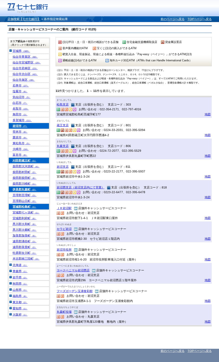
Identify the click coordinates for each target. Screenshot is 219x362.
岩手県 (20, 277)
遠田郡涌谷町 (25, 241)
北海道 (20, 265)
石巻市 (21, 85)
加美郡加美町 (25, 235)
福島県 (20, 296)
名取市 (21, 108)
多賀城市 (22, 120)
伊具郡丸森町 (25, 189)
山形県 (20, 289)
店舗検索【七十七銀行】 (23, 19)
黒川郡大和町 (25, 224)
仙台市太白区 (25, 74)
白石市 (20, 102)
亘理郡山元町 (25, 201)
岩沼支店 (63, 166)
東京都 (20, 302)
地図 (208, 114)
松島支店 (63, 104)
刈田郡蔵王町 (25, 160)
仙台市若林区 (25, 68)
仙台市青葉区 (25, 56)
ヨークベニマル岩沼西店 (73, 270)
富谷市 (20, 154)
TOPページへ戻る (200, 19)
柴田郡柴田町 (25, 178)
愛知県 (20, 308)
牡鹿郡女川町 (25, 253)
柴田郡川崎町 (25, 183)
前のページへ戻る (173, 19)
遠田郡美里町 (25, 247)
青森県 (20, 271)
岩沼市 (20, 126)
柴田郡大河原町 (26, 166)
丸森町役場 (64, 311)
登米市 (20, 131)
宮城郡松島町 (25, 206)
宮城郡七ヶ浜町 (26, 212)
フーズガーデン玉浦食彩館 (75, 291)
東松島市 (22, 143)
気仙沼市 (22, 97)
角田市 (20, 114)
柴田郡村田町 (25, 172)
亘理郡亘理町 (25, 195)
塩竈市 (20, 91)
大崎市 (21, 149)
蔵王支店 (63, 125)
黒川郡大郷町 (25, 229)
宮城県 (21, 51)
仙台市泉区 (24, 79)
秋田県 (20, 283)
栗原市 (20, 137)
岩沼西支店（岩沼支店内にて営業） (81, 187)
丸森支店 (63, 146)
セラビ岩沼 (64, 229)
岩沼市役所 (64, 249)
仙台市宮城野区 (27, 62)
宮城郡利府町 (25, 218)
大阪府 (20, 314)
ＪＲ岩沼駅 (64, 208)
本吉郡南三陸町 (26, 258)
